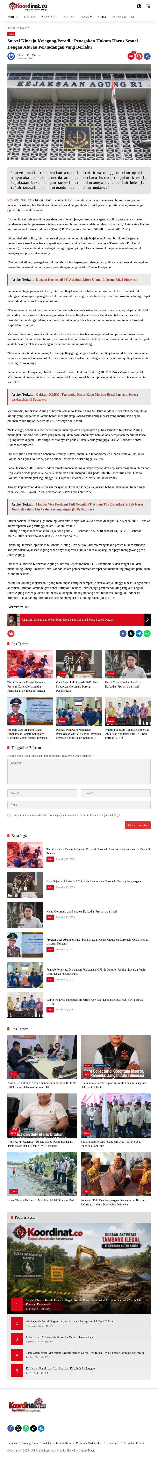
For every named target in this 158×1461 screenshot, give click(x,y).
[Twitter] (131, 633)
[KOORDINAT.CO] (28, 5)
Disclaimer (112, 1443)
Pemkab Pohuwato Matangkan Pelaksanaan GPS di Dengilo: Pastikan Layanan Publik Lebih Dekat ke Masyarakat (78, 734)
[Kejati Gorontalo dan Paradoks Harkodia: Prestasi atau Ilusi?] (128, 664)
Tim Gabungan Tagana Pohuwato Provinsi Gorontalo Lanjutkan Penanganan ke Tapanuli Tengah (26, 686)
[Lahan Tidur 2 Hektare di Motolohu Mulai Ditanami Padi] (42, 1174)
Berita (13, 1074)
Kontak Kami (64, 1443)
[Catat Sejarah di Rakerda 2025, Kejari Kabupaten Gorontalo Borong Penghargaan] (79, 664)
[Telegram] (139, 633)
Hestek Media (87, 1450)
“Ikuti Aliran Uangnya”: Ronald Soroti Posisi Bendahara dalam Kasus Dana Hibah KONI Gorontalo (40, 1143)
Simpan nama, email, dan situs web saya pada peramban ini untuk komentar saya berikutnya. (67, 815)
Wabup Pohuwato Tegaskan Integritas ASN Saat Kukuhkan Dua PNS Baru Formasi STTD (127, 733)
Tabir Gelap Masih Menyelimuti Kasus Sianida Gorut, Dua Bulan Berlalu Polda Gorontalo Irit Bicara (85, 1352)
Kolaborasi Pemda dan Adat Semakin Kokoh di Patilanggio (60, 1368)
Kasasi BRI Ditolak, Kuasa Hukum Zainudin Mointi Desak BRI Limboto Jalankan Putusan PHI (41, 1085)
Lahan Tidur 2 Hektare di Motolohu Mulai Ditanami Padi (40, 1200)
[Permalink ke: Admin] (12, 56)
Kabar (11, 34)
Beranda (12, 1443)
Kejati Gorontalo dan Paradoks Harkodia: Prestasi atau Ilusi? (123, 684)
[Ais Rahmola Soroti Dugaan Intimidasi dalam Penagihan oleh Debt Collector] (116, 1057)
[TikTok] (33, 1428)
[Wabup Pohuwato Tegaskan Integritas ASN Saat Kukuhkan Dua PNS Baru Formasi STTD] (128, 711)
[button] (139, 6)
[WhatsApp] (147, 633)
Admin (20, 55)
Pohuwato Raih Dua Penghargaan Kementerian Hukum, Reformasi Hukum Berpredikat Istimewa (113, 1202)
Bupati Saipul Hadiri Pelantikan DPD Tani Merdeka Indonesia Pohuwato (111, 1143)
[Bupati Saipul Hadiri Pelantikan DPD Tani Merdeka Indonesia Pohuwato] (116, 1115)
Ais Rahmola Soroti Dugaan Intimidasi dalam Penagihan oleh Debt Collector (113, 1085)
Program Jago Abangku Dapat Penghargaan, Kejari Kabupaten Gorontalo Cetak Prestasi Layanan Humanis (27, 734)
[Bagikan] (147, 56)
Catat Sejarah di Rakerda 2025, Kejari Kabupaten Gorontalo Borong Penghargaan (78, 686)
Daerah (13, 1191)
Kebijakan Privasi (133, 1443)
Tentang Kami (29, 1443)
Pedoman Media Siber (89, 1443)
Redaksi (46, 1443)
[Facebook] (123, 633)
